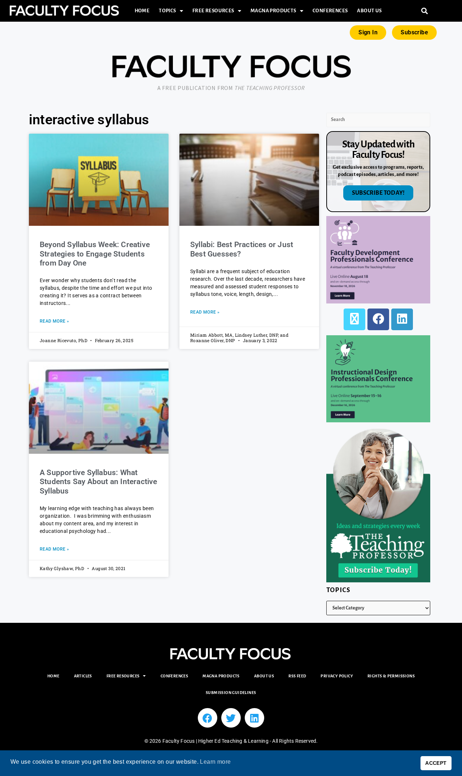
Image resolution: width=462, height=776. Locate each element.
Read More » (54, 321)
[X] (354, 319)
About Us (369, 10)
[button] (425, 11)
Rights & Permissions (391, 676)
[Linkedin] (254, 718)
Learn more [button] (215, 762)
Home (142, 10)
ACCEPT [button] (435, 763)
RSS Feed (297, 676)
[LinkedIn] (402, 319)
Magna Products (273, 10)
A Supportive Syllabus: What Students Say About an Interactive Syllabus (98, 481)
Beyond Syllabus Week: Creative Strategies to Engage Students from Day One (95, 253)
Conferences (330, 10)
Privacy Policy (337, 676)
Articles (83, 676)
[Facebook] (378, 319)
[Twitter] (231, 718)
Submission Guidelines (231, 692)
